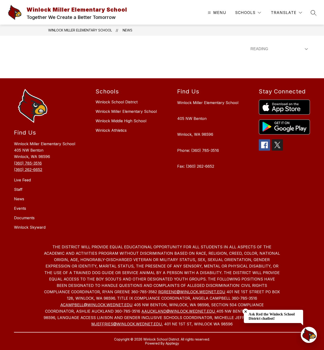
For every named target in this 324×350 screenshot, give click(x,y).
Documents (24, 217)
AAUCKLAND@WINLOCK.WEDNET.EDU (178, 311)
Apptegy (172, 343)
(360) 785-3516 (28, 163)
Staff (18, 189)
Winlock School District (117, 102)
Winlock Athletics (111, 130)
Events (20, 208)
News (127, 30)
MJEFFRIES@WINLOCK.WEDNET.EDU (126, 324)
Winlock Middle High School (121, 120)
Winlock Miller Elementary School (80, 30)
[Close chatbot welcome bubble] (246, 312)
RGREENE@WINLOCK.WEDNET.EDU (191, 291)
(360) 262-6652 (28, 169)
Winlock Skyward (30, 227)
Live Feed (22, 180)
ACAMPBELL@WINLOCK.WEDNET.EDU (96, 304)
